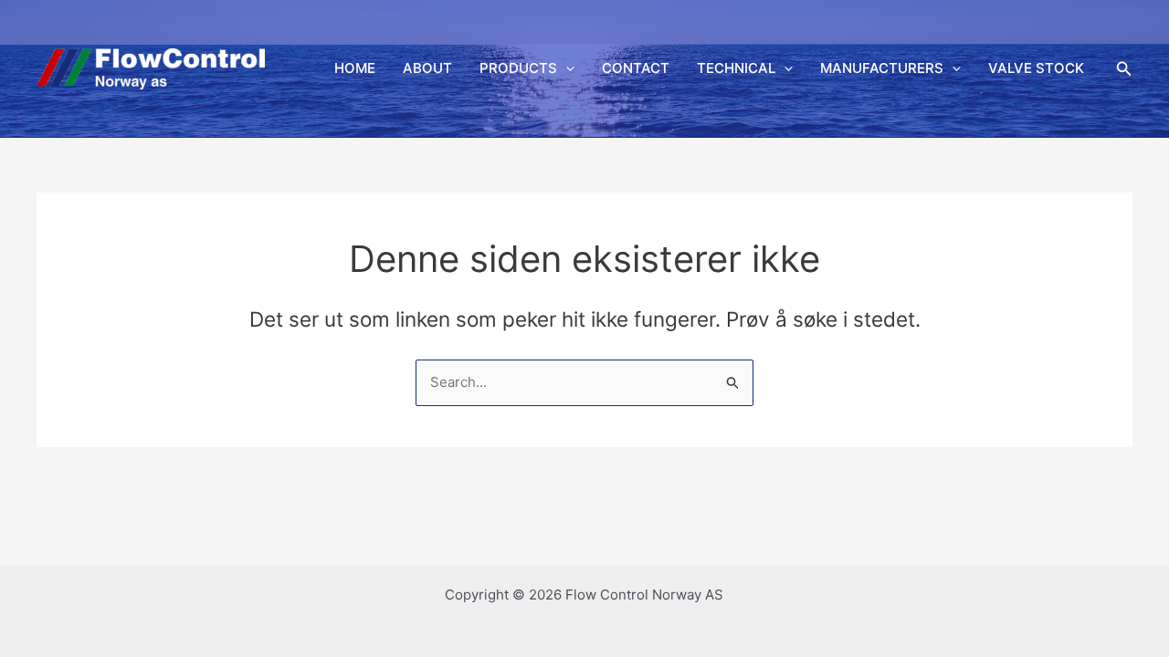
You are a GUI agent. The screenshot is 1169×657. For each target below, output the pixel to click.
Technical (736, 68)
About (427, 68)
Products (518, 68)
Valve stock (1036, 68)
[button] (565, 68)
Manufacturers (881, 68)
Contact (635, 68)
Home (354, 68)
